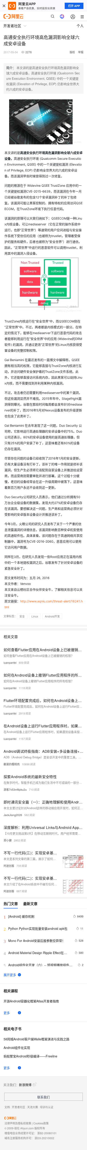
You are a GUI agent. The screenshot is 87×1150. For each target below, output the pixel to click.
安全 (22, 616)
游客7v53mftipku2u (15, 789)
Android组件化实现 (17, 1047)
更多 (7, 1012)
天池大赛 (32, 1107)
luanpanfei (10, 662)
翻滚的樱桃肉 (12, 764)
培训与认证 (46, 1107)
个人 (80, 25)
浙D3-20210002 (44, 1138)
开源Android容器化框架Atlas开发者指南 (31, 1001)
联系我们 (43, 1097)
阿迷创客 (9, 866)
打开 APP (74, 6)
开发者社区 (18, 1107)
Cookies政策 (41, 1123)
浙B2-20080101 (47, 1133)
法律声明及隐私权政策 (17, 1123)
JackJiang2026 (13, 815)
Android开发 (52, 616)
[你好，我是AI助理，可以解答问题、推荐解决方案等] (62, 16)
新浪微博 (25, 1084)
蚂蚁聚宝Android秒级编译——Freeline (30, 1056)
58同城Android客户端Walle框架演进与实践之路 (36, 1039)
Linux (34, 616)
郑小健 (8, 840)
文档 (7, 1107)
